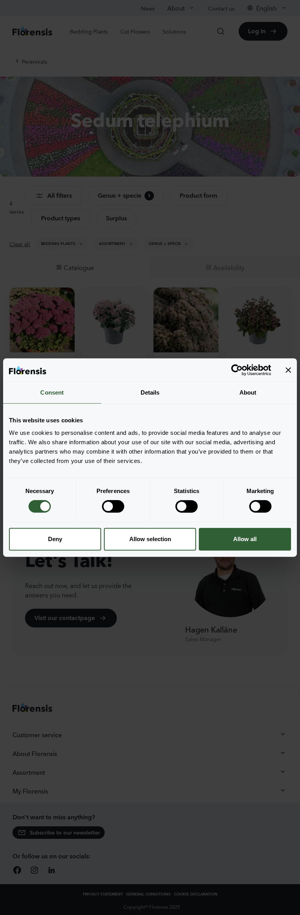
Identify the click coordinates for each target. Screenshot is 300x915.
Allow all (245, 539)
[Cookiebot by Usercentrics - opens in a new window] (237, 370)
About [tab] (248, 392)
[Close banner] (288, 370)
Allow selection (150, 539)
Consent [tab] (52, 392)
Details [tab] (150, 392)
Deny (55, 539)
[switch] (113, 506)
